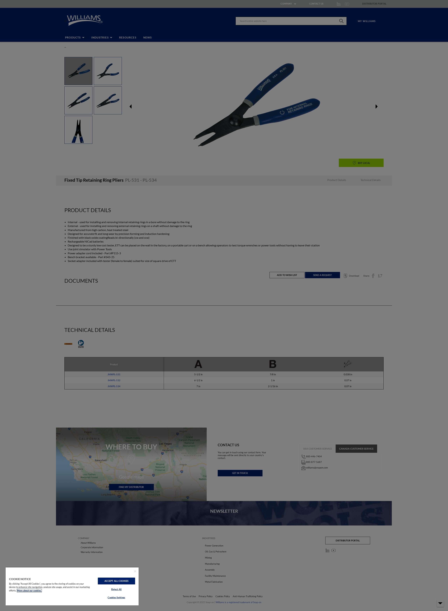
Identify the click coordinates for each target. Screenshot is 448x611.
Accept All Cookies (116, 581)
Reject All (116, 589)
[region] (72, 586)
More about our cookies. (29, 590)
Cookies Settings (116, 597)
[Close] (135, 571)
